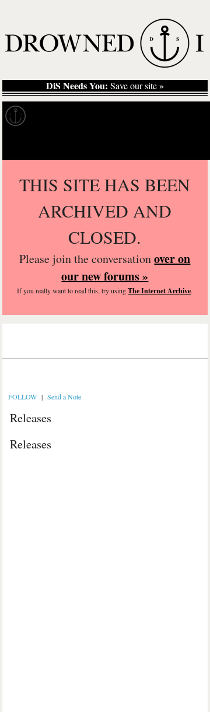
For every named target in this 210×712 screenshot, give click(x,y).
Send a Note (64, 396)
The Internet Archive (159, 291)
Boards (37, 346)
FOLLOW (22, 396)
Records (58, 116)
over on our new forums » (125, 267)
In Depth (113, 116)
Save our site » (105, 86)
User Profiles (93, 346)
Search (184, 145)
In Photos (171, 116)
